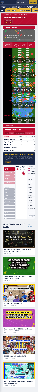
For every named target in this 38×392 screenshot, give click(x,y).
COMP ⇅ (26, 136)
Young (6, 195)
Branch (7, 189)
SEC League (7, 14)
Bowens (7, 215)
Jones (6, 207)
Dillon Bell (7, 175)
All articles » (31, 225)
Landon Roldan (9, 182)
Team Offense (11, 10)
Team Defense (25, 10)
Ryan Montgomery (8, 179)
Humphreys (8, 201)
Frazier (7, 212)
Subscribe (33, 2)
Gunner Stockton (7, 169)
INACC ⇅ (32, 136)
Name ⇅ (6, 136)
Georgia (15, 14)
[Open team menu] (2, 10)
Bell (6, 192)
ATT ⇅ (20, 136)
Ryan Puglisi (8, 172)
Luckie (7, 210)
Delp (6, 198)
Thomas (7, 204)
